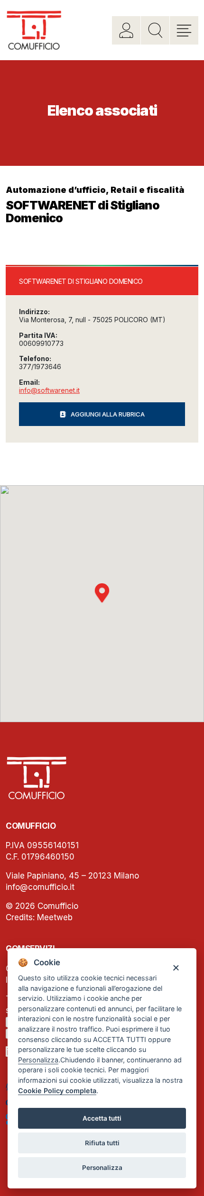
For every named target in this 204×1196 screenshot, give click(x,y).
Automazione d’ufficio (56, 190)
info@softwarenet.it (49, 390)
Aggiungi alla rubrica (108, 414)
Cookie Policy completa (57, 1091)
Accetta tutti (102, 1118)
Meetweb (55, 917)
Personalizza (102, 1167)
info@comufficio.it (40, 887)
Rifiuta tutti (102, 1143)
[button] (102, 593)
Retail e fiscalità (148, 190)
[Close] (175, 967)
